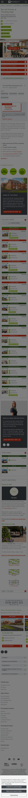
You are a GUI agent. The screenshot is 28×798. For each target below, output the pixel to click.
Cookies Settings (14, 795)
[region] (14, 786)
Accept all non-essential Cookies (14, 786)
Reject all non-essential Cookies (14, 791)
